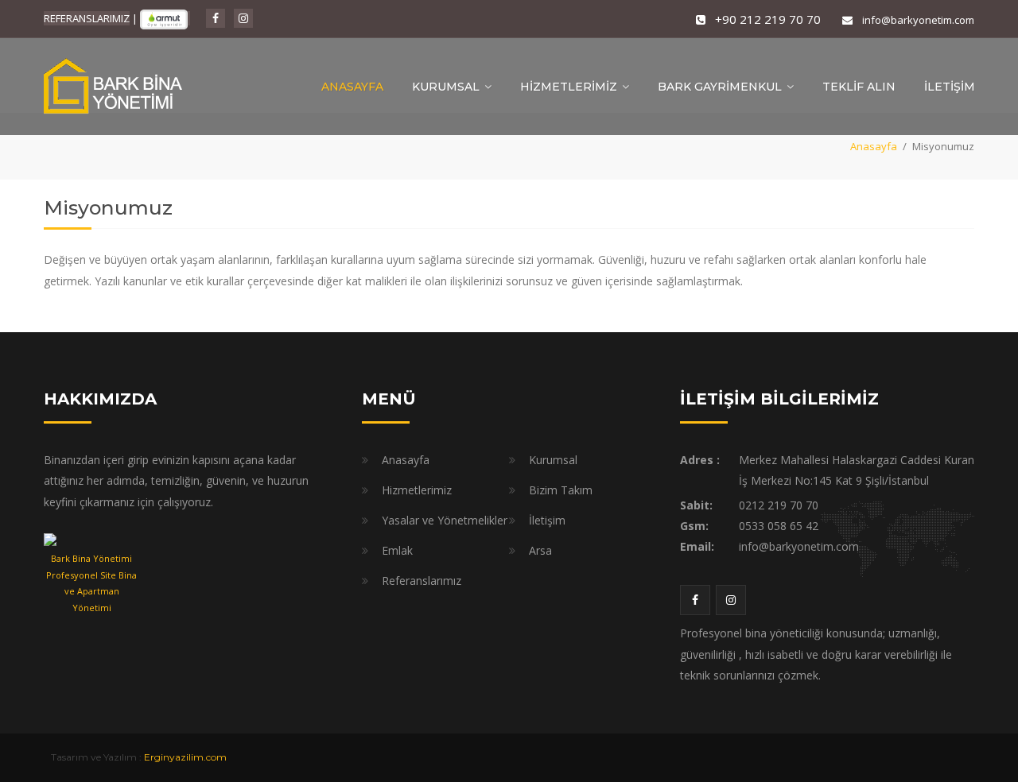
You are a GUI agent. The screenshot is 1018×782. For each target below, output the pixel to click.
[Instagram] (243, 18)
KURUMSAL (446, 86)
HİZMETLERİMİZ (568, 86)
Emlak (397, 550)
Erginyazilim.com (185, 757)
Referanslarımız (421, 580)
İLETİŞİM (949, 86)
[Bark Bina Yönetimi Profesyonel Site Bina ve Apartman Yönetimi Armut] (91, 539)
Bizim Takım (561, 489)
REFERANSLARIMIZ (87, 18)
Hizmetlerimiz (417, 489)
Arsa (540, 550)
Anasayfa (873, 146)
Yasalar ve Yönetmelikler (444, 520)
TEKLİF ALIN (859, 86)
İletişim (547, 520)
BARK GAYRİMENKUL (720, 86)
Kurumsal (553, 459)
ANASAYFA (352, 86)
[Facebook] (215, 18)
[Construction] (115, 85)
